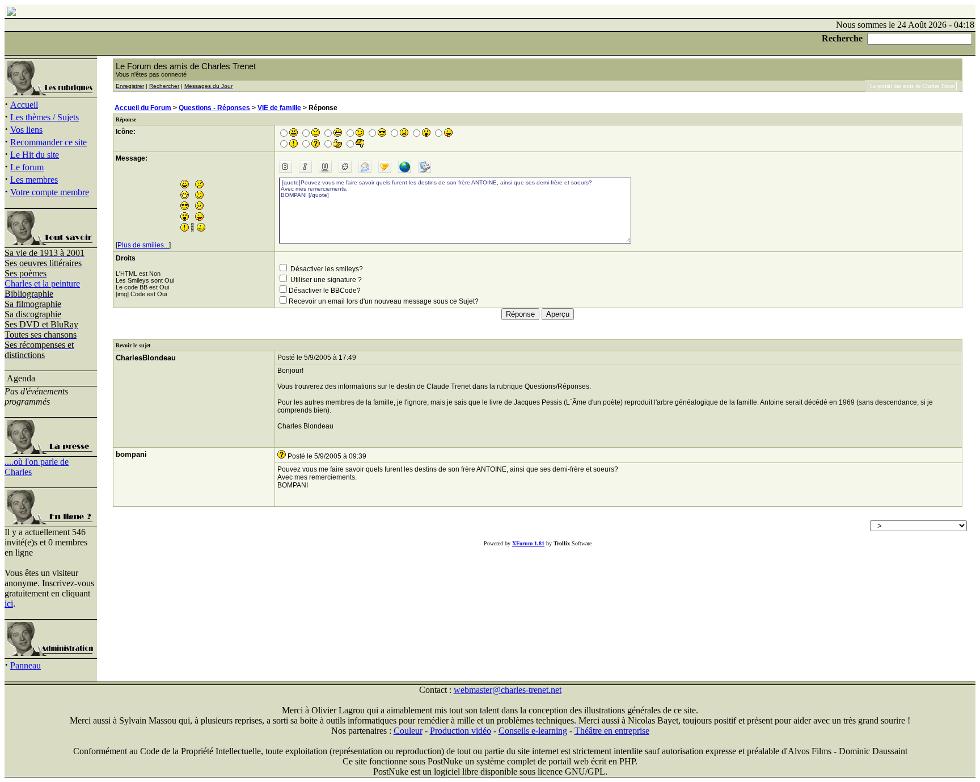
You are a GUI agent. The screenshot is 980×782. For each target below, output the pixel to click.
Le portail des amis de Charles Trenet (912, 86)
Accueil (24, 105)
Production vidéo (460, 730)
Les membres (34, 179)
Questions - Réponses (214, 108)
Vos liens (26, 129)
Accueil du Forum (143, 108)
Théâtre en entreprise (612, 730)
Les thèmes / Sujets (44, 117)
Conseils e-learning (533, 730)
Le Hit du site (34, 154)
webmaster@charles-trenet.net (507, 690)
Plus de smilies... (143, 245)
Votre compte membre (49, 192)
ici (9, 603)
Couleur (408, 730)
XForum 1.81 (528, 543)
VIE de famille (279, 108)
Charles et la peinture (42, 283)
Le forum (27, 167)
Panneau (25, 665)
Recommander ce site (48, 142)
